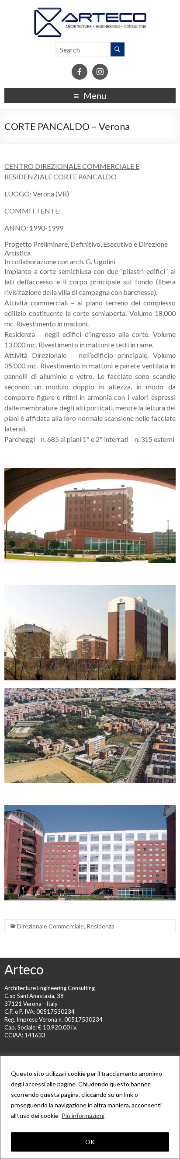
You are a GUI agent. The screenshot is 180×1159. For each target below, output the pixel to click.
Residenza (100, 926)
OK (90, 1141)
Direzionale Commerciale (50, 926)
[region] (90, 1107)
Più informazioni (83, 1115)
